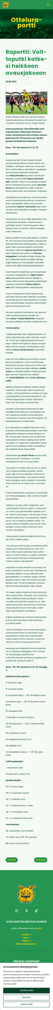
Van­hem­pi (40, 860)
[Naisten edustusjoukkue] (6, 4)
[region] (26, 986)
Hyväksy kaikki (26, 990)
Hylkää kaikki (26, 1004)
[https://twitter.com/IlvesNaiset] (26, 911)
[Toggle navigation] (48, 4)
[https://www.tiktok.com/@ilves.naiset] (36, 911)
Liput (25, 938)
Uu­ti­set (26, 941)
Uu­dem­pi (12, 860)
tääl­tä (38, 928)
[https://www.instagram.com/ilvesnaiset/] (16, 911)
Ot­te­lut (26, 935)
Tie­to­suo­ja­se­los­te (25, 944)
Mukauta (26, 997)
